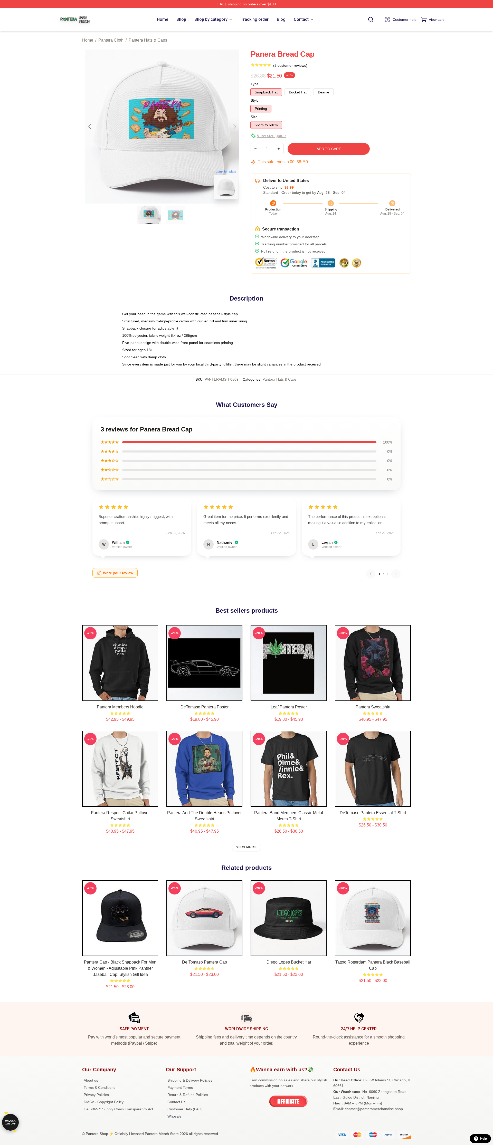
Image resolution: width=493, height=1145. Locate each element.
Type (255, 84)
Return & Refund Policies (187, 1095)
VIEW (120, 696)
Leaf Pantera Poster (289, 707)
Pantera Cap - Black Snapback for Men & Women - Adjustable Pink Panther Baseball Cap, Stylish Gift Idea (120, 968)
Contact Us (176, 1102)
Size (254, 117)
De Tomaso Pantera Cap (204, 962)
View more (246, 847)
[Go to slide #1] (149, 215)
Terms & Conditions (99, 1087)
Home (87, 40)
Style (255, 100)
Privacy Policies (96, 1095)
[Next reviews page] (396, 574)
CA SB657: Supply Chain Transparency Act (118, 1109)
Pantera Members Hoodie (120, 707)
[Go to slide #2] (175, 215)
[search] (371, 19)
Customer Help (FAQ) (185, 1109)
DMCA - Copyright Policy (104, 1102)
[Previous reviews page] (370, 574)
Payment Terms (180, 1087)
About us (91, 1080)
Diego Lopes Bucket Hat (289, 962)
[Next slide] (234, 126)
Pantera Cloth (111, 40)
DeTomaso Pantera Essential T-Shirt (373, 813)
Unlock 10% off (10, 1122)
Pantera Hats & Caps (148, 40)
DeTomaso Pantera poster (205, 707)
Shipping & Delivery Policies (189, 1080)
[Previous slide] (90, 126)
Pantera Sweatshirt (373, 707)
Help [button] (483, 1138)
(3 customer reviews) (290, 65)
